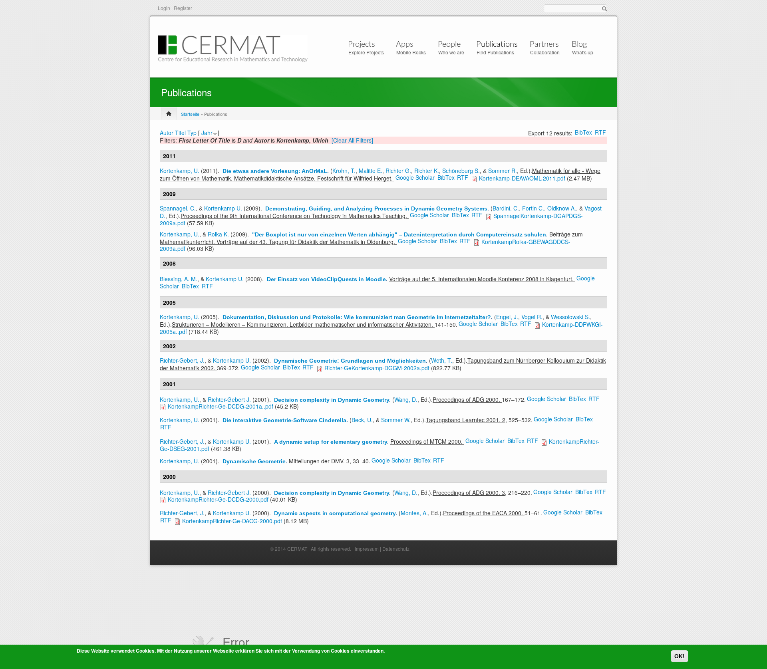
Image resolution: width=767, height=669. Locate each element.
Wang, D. (405, 399)
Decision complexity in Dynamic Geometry (331, 400)
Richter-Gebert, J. (182, 360)
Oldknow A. (561, 208)
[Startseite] (233, 48)
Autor (166, 133)
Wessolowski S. (570, 317)
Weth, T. (441, 360)
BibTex (583, 132)
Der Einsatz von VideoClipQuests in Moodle (326, 279)
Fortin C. (533, 208)
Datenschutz (395, 548)
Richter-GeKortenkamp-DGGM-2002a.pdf (376, 368)
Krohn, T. (344, 171)
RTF (600, 132)
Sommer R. (502, 171)
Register (183, 7)
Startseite (190, 114)
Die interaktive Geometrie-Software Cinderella (284, 420)
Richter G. (398, 171)
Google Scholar (415, 177)
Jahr (207, 133)
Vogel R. (531, 317)
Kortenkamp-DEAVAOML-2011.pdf (522, 178)
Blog (579, 44)
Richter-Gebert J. (229, 399)
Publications (497, 44)
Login (164, 7)
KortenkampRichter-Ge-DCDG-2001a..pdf (220, 406)
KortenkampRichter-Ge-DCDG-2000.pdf (218, 499)
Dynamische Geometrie (254, 461)
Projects (361, 44)
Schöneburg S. (461, 171)
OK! (679, 656)
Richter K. (426, 171)
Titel (180, 133)
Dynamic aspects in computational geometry (334, 513)
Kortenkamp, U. (179, 171)
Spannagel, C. (178, 208)
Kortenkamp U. (223, 208)
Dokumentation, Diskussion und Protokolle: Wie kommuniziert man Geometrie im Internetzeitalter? (357, 317)
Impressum (367, 548)
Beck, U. (362, 420)
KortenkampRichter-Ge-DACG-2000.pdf (232, 521)
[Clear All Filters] (352, 140)
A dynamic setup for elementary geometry (330, 442)
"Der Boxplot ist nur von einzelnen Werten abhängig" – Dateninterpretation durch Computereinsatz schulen (399, 234)
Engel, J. (507, 317)
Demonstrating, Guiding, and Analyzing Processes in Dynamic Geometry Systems (376, 208)
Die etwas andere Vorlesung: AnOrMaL (275, 171)
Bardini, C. (506, 208)
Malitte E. (370, 171)
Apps (404, 44)
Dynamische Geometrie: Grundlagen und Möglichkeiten (350, 360)
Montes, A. (414, 513)
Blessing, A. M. (178, 279)
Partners (544, 44)
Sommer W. (396, 420)
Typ (192, 133)
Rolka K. (218, 234)
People (449, 44)
